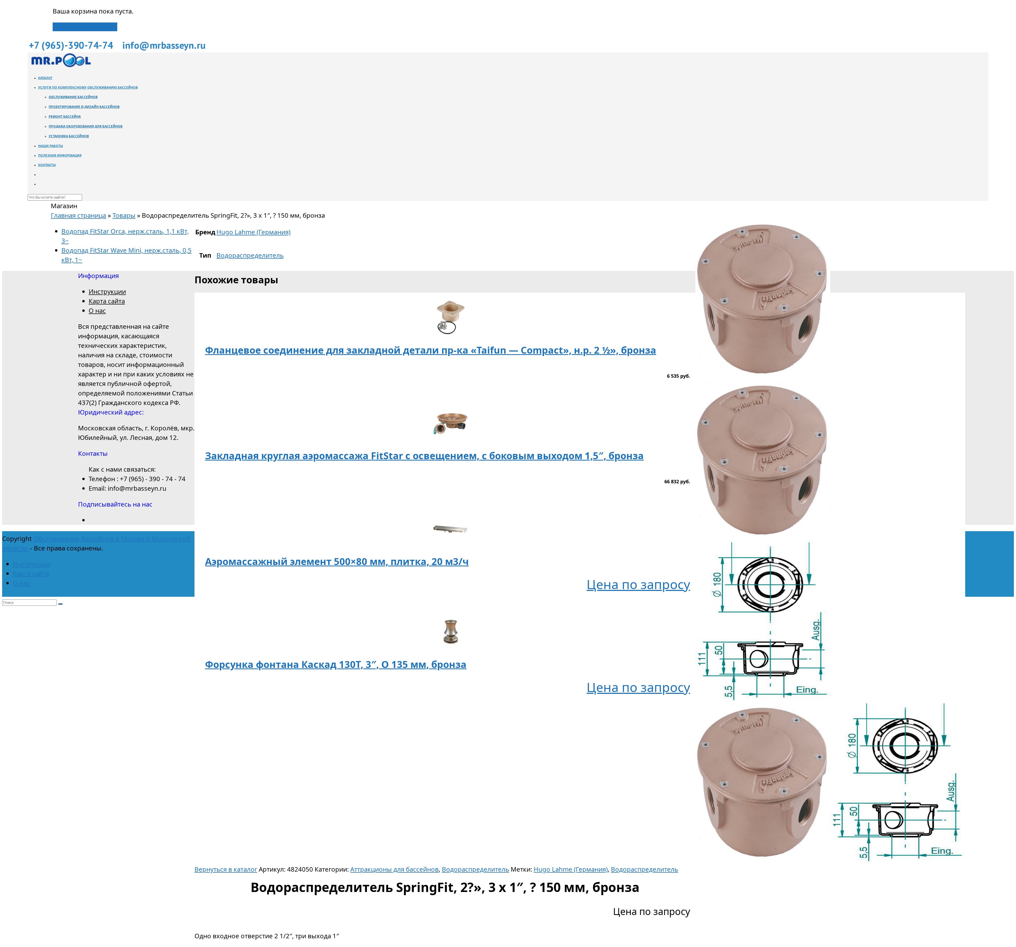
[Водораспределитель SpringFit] (762, 537)
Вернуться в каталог (225, 869)
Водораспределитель (475, 869)
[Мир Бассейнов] (61, 65)
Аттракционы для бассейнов (394, 869)
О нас (97, 310)
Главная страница (78, 215)
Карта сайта (107, 301)
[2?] (762, 698)
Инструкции (107, 291)
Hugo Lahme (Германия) (571, 869)
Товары (123, 215)
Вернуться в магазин (85, 26)
